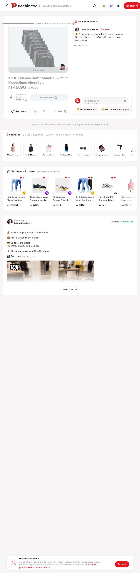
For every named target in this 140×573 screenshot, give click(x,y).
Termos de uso (42, 567)
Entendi (122, 564)
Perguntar (82, 45)
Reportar (21, 111)
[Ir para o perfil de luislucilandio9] (77, 29)
